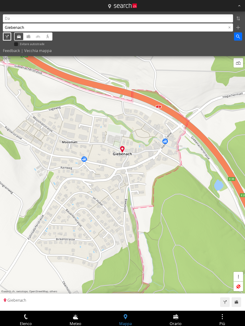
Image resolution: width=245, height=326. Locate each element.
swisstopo (22, 291)
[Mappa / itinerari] (109, 6)
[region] (122, 161)
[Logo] (125, 5)
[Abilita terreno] (238, 63)
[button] (122, 149)
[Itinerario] (225, 302)
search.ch (9, 291)
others (53, 291)
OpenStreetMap (38, 291)
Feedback (11, 50)
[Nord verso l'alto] (238, 74)
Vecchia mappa (38, 50)
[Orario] (236, 302)
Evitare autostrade (32, 44)
